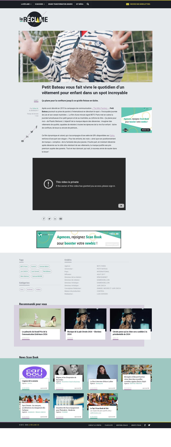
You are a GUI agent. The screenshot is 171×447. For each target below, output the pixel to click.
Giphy (112, 135)
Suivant (116, 402)
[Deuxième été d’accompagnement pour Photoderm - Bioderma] (68, 401)
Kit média (79, 4)
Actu (21, 289)
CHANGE (65, 412)
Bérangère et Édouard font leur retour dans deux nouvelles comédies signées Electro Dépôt (135, 379)
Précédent (88, 402)
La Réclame (34, 20)
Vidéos (38, 289)
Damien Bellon (44, 266)
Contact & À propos (94, 425)
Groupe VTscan (136, 425)
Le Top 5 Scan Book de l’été (99, 408)
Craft (36, 100)
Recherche (88, 4)
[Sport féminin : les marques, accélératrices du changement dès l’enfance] (34, 401)
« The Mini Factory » (100, 108)
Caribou (29, 383)
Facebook (36, 127)
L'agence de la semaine (30, 381)
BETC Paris (23, 266)
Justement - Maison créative (36, 412)
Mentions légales (122, 425)
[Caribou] (34, 373)
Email (22, 141)
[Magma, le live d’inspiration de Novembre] (68, 373)
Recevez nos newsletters (140, 4)
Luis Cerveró (35, 271)
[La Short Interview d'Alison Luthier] (102, 373)
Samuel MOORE (37, 276)
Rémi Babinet (24, 276)
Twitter (32, 132)
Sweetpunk (99, 383)
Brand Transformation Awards (60, 4)
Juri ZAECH (24, 271)
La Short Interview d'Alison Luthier (101, 382)
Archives (29, 289)
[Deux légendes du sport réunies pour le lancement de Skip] (102, 401)
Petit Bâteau (47, 271)
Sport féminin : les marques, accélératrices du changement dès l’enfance (33, 407)
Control (33, 266)
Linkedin (27, 136)
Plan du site (109, 425)
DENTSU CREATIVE (136, 383)
